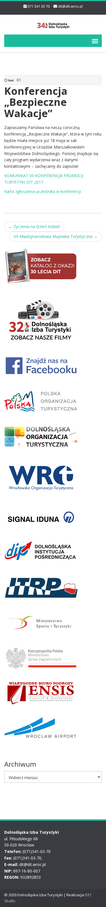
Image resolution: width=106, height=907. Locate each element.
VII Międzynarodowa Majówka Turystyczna (56, 236)
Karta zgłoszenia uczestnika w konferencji (42, 191)
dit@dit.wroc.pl (70, 6)
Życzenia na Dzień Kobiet (34, 226)
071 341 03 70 (38, 6)
